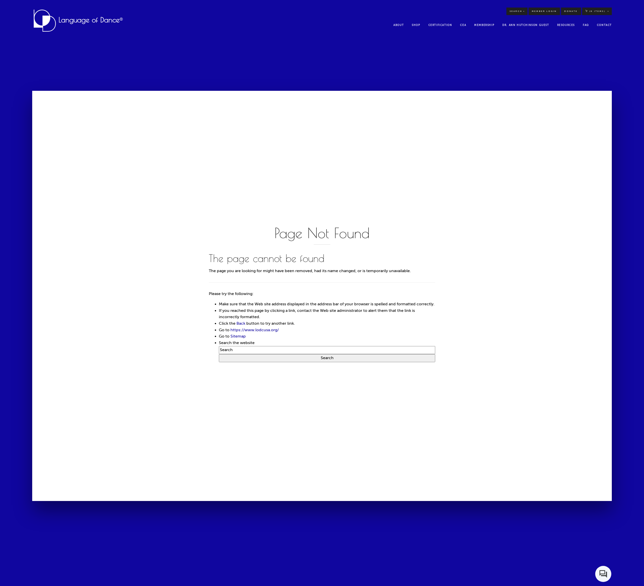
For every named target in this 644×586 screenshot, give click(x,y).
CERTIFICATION (440, 25)
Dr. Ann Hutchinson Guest (525, 25)
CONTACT (604, 25)
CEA (463, 25)
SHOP (416, 25)
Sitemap (238, 336)
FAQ (586, 25)
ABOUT (398, 25)
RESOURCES (566, 25)
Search (516, 11)
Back (240, 323)
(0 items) (597, 11)
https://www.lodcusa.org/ (254, 330)
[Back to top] (630, 572)
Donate (571, 11)
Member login (544, 11)
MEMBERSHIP (484, 25)
